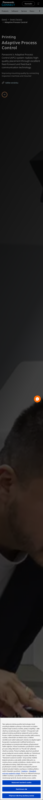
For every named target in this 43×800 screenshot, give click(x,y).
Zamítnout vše (21, 789)
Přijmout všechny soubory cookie (21, 796)
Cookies (24, 771)
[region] (21, 759)
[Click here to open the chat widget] (37, 399)
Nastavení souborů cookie (21, 782)
